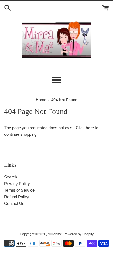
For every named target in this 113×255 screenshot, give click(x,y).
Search (10, 177)
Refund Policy (16, 196)
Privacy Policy (17, 183)
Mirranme (55, 234)
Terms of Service (19, 190)
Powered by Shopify (79, 234)
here (90, 127)
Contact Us (14, 203)
